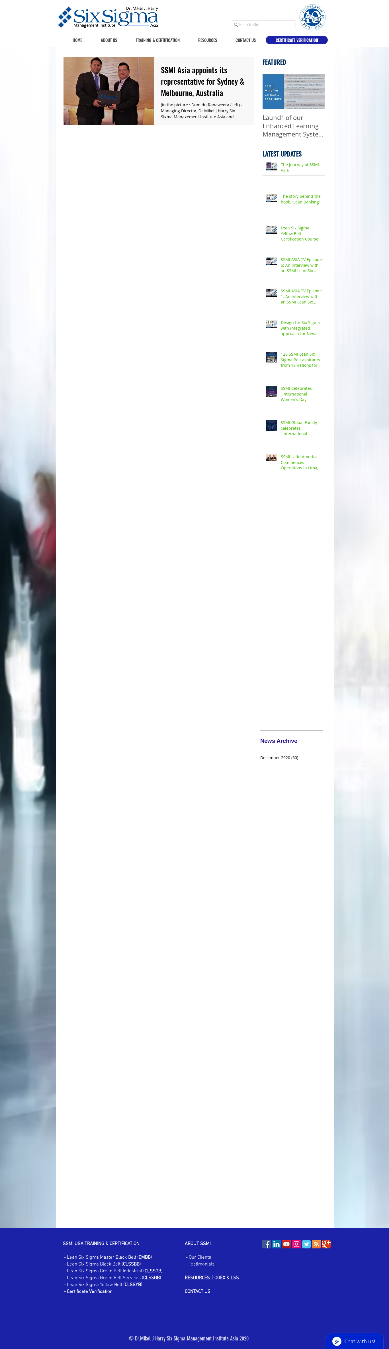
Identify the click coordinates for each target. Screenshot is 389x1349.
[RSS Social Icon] (316, 1244)
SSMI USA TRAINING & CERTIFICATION (101, 1244)
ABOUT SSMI (198, 1244)
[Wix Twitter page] (306, 1244)
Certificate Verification (89, 1292)
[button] (202, 40)
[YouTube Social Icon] (286, 1244)
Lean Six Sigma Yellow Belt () (104, 1285)
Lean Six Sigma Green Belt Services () (113, 1278)
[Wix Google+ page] (326, 1244)
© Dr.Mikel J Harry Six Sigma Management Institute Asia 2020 (189, 1338)
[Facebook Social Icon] (266, 1244)
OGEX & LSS (226, 1278)
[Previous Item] (271, 91)
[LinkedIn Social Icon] (276, 1244)
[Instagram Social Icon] (296, 1244)
